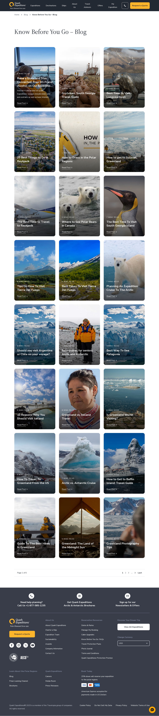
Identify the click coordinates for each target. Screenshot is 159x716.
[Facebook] (11, 645)
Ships (64, 5)
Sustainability (50, 639)
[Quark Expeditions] (17, 5)
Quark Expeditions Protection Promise (97, 658)
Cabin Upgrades (87, 634)
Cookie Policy (85, 705)
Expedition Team (52, 634)
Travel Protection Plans (91, 644)
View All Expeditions (133, 627)
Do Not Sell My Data (103, 705)
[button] (152, 710)
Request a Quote (140, 5)
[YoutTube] (32, 645)
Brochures (13, 685)
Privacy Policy (121, 705)
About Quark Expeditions (55, 625)
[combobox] (133, 643)
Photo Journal (87, 648)
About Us (74, 6)
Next (135, 572)
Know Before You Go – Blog (44, 14)
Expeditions (35, 5)
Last (140, 573)
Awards (48, 644)
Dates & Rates (87, 625)
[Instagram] (18, 645)
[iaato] (13, 661)
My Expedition (112, 6)
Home (16, 14)
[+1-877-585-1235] (125, 5)
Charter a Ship (51, 630)
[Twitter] (25, 645)
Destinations (51, 5)
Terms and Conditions (90, 653)
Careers (48, 676)
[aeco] (24, 658)
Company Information (54, 648)
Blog (26, 14)
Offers (100, 5)
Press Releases (51, 685)
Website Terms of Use (140, 705)
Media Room (50, 681)
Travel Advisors (87, 6)
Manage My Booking (89, 630)
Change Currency (124, 637)
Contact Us (50, 653)
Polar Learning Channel (18, 681)
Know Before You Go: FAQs (92, 639)
